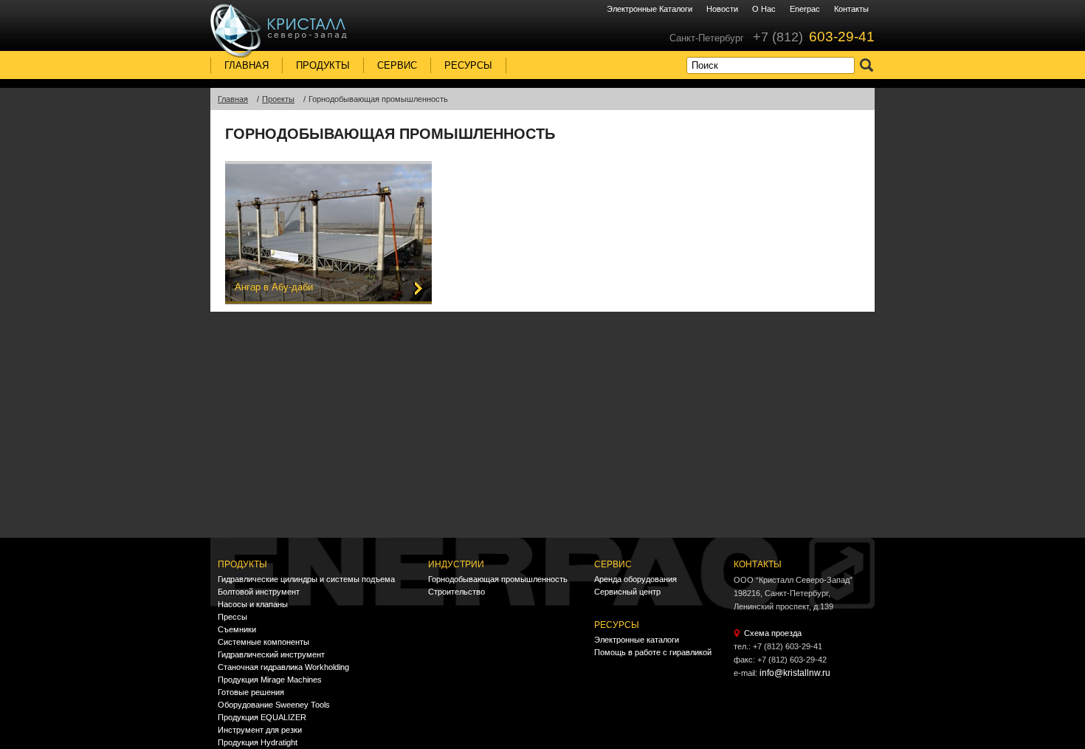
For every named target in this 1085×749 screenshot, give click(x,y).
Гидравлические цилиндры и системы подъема (306, 579)
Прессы (232, 616)
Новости (722, 8)
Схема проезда (773, 633)
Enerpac (805, 8)
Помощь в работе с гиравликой (653, 652)
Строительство (456, 591)
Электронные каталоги (649, 8)
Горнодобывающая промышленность (498, 579)
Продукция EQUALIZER (262, 717)
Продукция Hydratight (257, 742)
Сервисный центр (627, 591)
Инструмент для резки (260, 729)
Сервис (397, 65)
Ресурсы (468, 65)
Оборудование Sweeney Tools (274, 704)
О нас (764, 8)
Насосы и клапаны (253, 604)
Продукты (323, 65)
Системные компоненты (263, 641)
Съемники (237, 629)
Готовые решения (251, 692)
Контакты (851, 8)
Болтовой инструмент (259, 591)
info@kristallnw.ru (795, 673)
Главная (246, 65)
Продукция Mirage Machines (270, 679)
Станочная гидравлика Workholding (283, 667)
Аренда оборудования (635, 579)
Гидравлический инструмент (271, 654)
